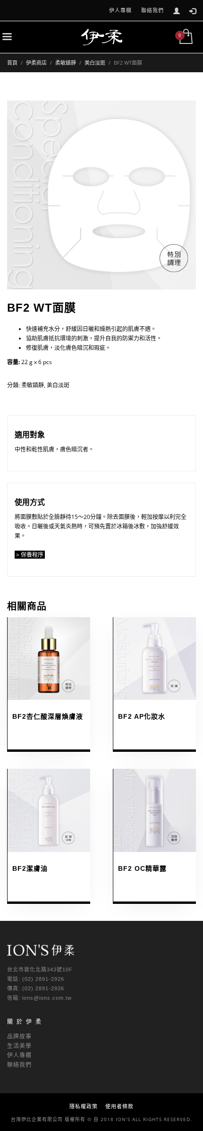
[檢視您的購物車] (185, 37)
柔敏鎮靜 (65, 62)
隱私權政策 (83, 1106)
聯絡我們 (152, 10)
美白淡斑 (95, 62)
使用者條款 (119, 1106)
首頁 (12, 62)
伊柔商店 (36, 62)
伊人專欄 (120, 10)
